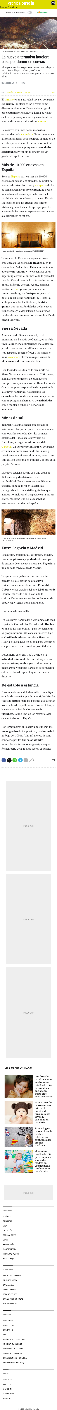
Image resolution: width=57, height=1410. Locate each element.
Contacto (8, 1330)
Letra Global (9, 1289)
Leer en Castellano (9, 7)
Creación (7, 1230)
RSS (4, 1334)
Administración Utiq (13, 1362)
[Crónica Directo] (28, 3)
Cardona (6, 446)
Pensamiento (9, 1235)
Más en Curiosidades (18, 1068)
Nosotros (8, 1320)
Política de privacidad (14, 1339)
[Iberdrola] (42, 12)
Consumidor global (13, 1299)
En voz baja (8, 1258)
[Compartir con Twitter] (9, 760)
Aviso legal (8, 1325)
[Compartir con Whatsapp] (14, 760)
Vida (5, 1226)
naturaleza (27, 134)
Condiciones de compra (15, 1358)
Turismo (18, 93)
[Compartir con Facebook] (4, 760)
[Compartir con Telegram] (20, 760)
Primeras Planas (11, 1254)
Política (7, 1216)
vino (16, 289)
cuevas (42, 121)
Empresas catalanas (13, 1348)
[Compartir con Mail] (26, 760)
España (10, 93)
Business (7, 1221)
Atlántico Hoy (10, 1294)
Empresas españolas (13, 1353)
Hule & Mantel (10, 1303)
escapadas (41, 185)
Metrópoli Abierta (12, 1275)
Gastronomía (10, 1249)
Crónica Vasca (10, 1280)
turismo (9, 99)
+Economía (8, 1244)
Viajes (27, 93)
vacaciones (14, 357)
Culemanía (8, 1285)
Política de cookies (12, 1344)
